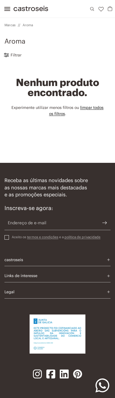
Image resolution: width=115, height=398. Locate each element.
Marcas (10, 25)
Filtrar (16, 55)
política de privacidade (82, 237)
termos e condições (42, 237)
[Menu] (5, 9)
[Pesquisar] (92, 8)
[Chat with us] (102, 385)
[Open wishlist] (101, 8)
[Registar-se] (105, 223)
